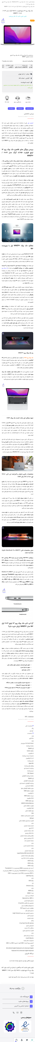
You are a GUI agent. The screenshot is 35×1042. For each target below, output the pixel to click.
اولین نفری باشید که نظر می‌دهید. (17, 16)
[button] (17, 996)
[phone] (13, 1012)
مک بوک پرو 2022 (24, 55)
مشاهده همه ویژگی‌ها (8, 61)
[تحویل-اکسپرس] (28, 95)
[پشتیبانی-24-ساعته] (17, 95)
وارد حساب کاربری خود (17, 977)
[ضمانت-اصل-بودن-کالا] (7, 95)
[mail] (17, 1012)
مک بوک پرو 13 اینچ (14, 55)
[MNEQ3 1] (17, 35)
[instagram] (21, 1012)
